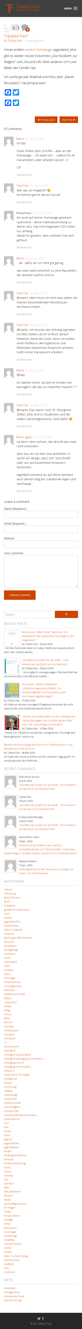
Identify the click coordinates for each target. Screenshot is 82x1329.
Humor (8, 917)
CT (5, 1042)
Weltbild (9, 1264)
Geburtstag (10, 1095)
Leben (8, 1171)
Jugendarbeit (11, 1143)
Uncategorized (34, 40)
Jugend (8, 1139)
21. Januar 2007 (39, 293)
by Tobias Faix (13, 40)
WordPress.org (12, 1300)
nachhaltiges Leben (15, 1203)
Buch (7, 901)
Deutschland (11, 1046)
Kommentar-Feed (14, 1296)
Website (9, 538)
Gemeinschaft (12, 1103)
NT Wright (9, 1207)
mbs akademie (12, 1191)
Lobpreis (9, 933)
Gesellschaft (11, 1111)
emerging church (14, 1062)
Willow (7, 998)
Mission (8, 1195)
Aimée (8, 1006)
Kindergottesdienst (15, 1155)
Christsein (10, 1038)
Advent (8, 889)
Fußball (8, 1091)
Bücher (8, 1022)
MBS (6, 1187)
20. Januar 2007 (35, 139)
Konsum (9, 1159)
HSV (6, 1123)
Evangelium (10, 1078)
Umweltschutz (12, 982)
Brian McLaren (12, 897)
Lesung (8, 1175)
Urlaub (8, 1252)
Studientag (10, 1236)
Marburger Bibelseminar (18, 937)
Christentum (11, 1030)
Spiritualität (10, 962)
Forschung (10, 1087)
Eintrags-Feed (12, 1292)
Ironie (7, 1131)
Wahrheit (9, 990)
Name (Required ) (15, 509)
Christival (9, 1034)
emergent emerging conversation (23, 1058)
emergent (10, 1050)
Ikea (6, 1127)
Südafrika (9, 1240)
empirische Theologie (17, 1074)
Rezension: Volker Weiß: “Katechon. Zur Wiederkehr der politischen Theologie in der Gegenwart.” (48, 636)
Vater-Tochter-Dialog (16, 1256)
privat (7, 1223)
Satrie (7, 958)
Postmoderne (12, 1215)
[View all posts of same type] (15, 28)
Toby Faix (22, 185)
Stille (7, 966)
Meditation (10, 946)
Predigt (8, 1219)
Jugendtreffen (12, 921)
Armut (7, 1014)
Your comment (13, 553)
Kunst (7, 1167)
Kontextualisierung (15, 1163)
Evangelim (10, 905)
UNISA (7, 1248)
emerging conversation (17, 1066)
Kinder (8, 1151)
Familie (8, 1083)
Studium (9, 970)
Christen (9, 1026)
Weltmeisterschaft (14, 994)
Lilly (6, 1179)
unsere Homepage (38, 49)
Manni (20, 139)
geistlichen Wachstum (16, 909)
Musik (7, 1199)
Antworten (24, 175)
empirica (9, 1070)
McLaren (9, 942)
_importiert (10, 1002)
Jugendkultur (11, 1147)
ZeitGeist (9, 1272)
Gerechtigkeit (12, 1107)
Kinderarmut (11, 925)
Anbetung (10, 893)
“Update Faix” (16, 36)
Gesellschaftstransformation (20, 1115)
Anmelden (10, 1288)
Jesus (7, 1135)
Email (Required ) (15, 523)
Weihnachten (12, 1260)
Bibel (7, 1018)
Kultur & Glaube (13, 929)
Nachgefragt (11, 950)
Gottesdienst (11, 1119)
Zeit (6, 1268)
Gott (6, 913)
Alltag (7, 1010)
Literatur (9, 1183)
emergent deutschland (17, 1054)
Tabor (7, 974)
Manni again (24, 437)
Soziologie (10, 1232)
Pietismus (9, 954)
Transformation (13, 1244)
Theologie (10, 978)
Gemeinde (10, 1099)
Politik (7, 1211)
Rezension (10, 1228)
